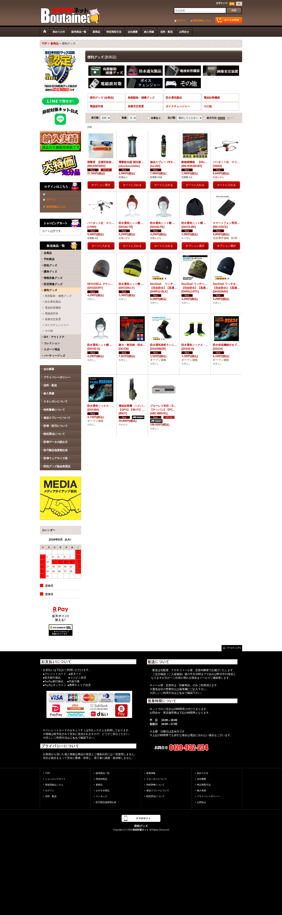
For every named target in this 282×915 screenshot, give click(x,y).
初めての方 (202, 773)
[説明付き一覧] (231, 117)
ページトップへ (234, 648)
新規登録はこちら (202, 20)
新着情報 (150, 773)
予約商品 (49, 259)
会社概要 (49, 369)
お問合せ (201, 802)
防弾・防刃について (56, 425)
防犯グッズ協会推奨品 (57, 466)
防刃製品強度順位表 (56, 450)
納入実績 (49, 393)
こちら (74, 737)
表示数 (95, 117)
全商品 (48, 252)
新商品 (99, 784)
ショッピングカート (55, 779)
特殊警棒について (54, 409)
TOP (47, 773)
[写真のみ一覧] (222, 117)
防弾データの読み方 (56, 441)
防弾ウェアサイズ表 (56, 458)
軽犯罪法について (54, 433)
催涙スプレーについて (57, 417)
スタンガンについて (56, 401)
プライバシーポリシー (57, 377)
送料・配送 (50, 385)
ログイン (181, 20)
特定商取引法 (204, 784)
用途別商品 (101, 779)
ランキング (101, 796)
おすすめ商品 (102, 790)
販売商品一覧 (102, 773)
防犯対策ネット (141, 829)
